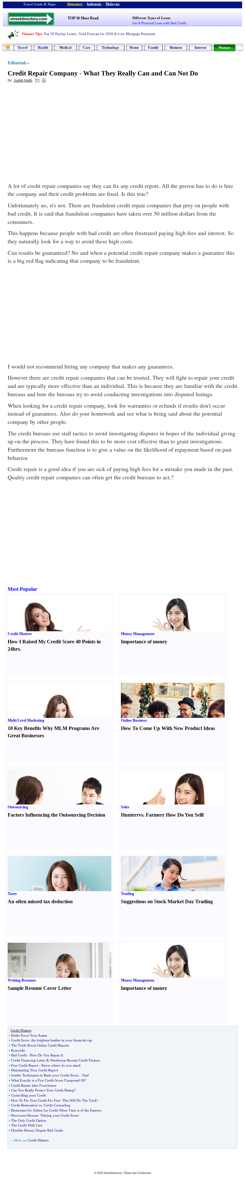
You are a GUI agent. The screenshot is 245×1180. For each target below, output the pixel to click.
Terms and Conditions (137, 1173)
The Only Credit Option (28, 1120)
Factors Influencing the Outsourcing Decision (56, 815)
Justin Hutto (23, 80)
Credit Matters (20, 634)
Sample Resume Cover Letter (39, 988)
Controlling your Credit (28, 1095)
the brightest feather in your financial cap (61, 1040)
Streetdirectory (113, 1173)
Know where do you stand (60, 1065)
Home (134, 47)
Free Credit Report (24, 1065)
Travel (22, 47)
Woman (224, 47)
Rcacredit (18, 1050)
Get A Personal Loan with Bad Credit (159, 23)
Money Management (137, 634)
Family (153, 47)
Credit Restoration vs (26, 1105)
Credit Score (20, 1040)
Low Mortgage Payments (136, 34)
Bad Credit (19, 1055)
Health (43, 47)
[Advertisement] (59, 134)
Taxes (12, 893)
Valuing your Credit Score (59, 1115)
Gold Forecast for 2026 (96, 34)
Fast (85, 1075)
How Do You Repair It (46, 1055)
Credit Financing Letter (28, 1060)
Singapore (75, 4)
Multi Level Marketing (26, 720)
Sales (125, 807)
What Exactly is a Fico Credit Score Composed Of (48, 1080)
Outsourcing (18, 807)
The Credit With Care (26, 1125)
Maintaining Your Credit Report (34, 1070)
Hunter (129, 815)
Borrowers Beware (24, 1115)
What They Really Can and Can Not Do (140, 73)
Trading (127, 893)
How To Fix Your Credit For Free (35, 1100)
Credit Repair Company (43, 73)
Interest (200, 47)
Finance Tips (31, 34)
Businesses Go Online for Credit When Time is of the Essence (56, 1110)
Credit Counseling (57, 1105)
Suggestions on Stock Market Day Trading (167, 901)
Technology (110, 47)
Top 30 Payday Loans (60, 34)
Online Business (134, 720)
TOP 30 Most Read (83, 18)
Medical (65, 47)
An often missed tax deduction (40, 901)
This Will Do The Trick (79, 1100)
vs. (142, 815)
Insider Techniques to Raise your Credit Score (44, 1075)
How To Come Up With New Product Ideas (168, 728)
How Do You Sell (184, 815)
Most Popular (22, 589)
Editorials (17, 63)
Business (176, 47)
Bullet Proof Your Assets (29, 1035)
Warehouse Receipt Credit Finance (75, 1060)
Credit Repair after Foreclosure (33, 1085)
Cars (86, 47)
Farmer (154, 815)
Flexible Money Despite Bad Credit (37, 1130)
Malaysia (113, 4)
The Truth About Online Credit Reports (40, 1045)
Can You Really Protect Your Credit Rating (42, 1090)
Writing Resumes (22, 980)
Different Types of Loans (151, 18)
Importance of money (144, 641)
